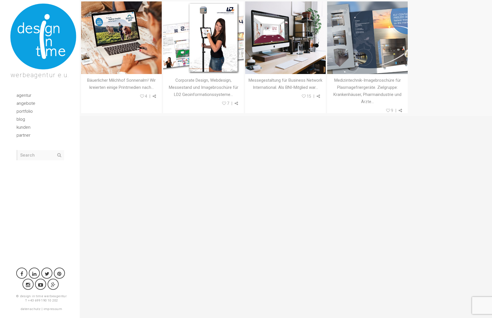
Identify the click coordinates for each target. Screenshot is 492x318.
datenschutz (30, 309)
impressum (53, 309)
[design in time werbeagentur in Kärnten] (43, 36)
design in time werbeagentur (43, 296)
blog (21, 119)
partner (23, 135)
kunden (23, 127)
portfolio (25, 111)
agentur (24, 95)
